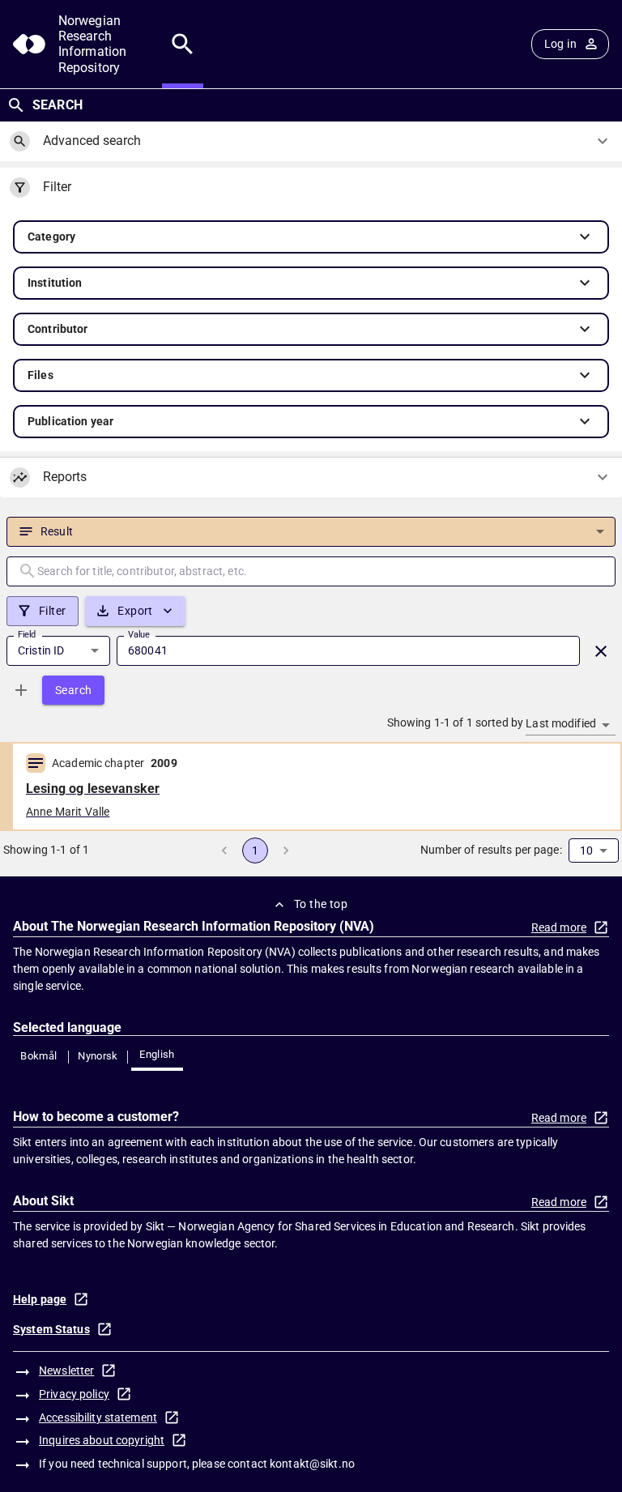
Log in (560, 43)
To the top (320, 903)
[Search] (182, 44)
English (157, 1054)
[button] (311, 237)
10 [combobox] (586, 850)
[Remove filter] (601, 651)
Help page (39, 1299)
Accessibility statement (98, 1417)
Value (139, 634)
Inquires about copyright (101, 1440)
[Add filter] (21, 690)
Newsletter (66, 1370)
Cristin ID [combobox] (41, 650)
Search (73, 690)
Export (134, 610)
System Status (51, 1329)
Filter (52, 610)
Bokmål (38, 1056)
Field (27, 634)
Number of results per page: (491, 849)
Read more (558, 927)
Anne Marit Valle (67, 811)
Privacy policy (74, 1394)
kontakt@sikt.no (312, 1463)
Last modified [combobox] (561, 723)
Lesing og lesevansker (93, 788)
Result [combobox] (56, 531)
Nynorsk (98, 1056)
